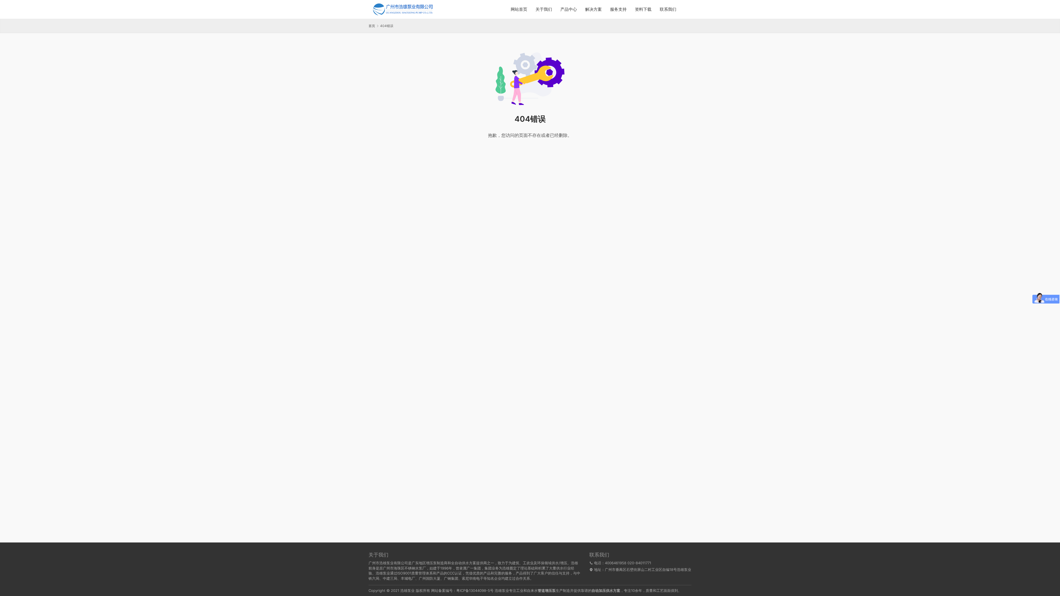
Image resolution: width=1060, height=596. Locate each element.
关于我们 (544, 9)
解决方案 (593, 9)
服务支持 (618, 9)
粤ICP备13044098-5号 (475, 590)
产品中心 (568, 9)
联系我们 (668, 9)
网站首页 (519, 9)
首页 (372, 26)
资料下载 (643, 9)
